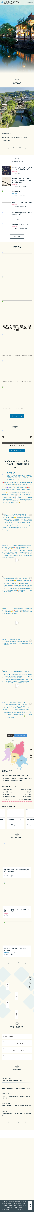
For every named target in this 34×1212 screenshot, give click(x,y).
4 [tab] (16, 445)
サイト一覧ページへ (17, 450)
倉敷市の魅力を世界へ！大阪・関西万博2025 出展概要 (16, 1106)
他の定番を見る (17, 148)
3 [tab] (14, 445)
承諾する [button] (30, 1205)
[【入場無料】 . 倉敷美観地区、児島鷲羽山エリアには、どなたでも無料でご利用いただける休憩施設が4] (17, 654)
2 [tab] (12, 445)
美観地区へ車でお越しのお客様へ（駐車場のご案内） (16, 1088)
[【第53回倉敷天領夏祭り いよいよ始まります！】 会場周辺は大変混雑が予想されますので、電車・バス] (17, 685)
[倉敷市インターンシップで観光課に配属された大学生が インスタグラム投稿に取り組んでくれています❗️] (17, 528)
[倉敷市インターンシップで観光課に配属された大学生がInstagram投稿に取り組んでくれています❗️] (17, 560)
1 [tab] (10, 445)
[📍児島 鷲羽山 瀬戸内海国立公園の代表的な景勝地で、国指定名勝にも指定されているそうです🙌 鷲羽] (17, 497)
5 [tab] (17, 445)
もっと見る (17, 236)
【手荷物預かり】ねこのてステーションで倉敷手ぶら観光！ (16, 1114)
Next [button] (31, 437)
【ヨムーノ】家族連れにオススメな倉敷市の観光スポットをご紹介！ (16, 1097)
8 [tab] (23, 445)
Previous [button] (3, 437)
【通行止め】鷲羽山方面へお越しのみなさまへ (14, 1080)
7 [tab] (21, 445)
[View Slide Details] (17, 437)
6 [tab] (19, 445)
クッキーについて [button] (20, 1209)
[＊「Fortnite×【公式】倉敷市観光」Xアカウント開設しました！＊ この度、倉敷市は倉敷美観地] (17, 717)
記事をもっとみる (17, 416)
